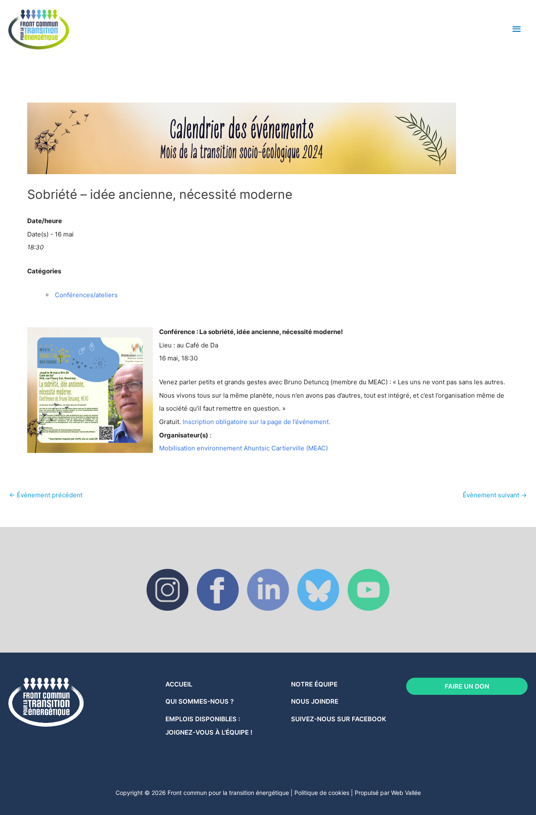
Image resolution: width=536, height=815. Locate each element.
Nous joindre (314, 701)
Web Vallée (406, 792)
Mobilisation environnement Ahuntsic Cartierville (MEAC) (243, 448)
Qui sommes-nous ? (199, 701)
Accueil (178, 684)
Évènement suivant (495, 495)
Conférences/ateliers (86, 295)
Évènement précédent (45, 495)
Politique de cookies (321, 792)
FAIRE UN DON (467, 686)
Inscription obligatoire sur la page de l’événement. (256, 422)
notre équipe (314, 684)
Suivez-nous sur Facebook (338, 719)
